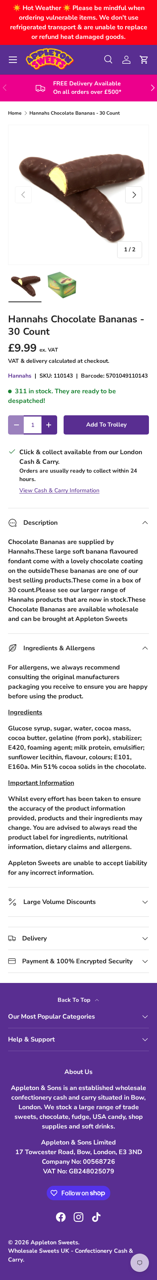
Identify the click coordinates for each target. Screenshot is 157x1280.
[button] (144, 60)
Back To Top (75, 1000)
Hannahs (19, 376)
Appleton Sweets (54, 1242)
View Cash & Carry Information (59, 490)
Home (15, 113)
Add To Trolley (106, 425)
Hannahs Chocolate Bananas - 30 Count (74, 113)
